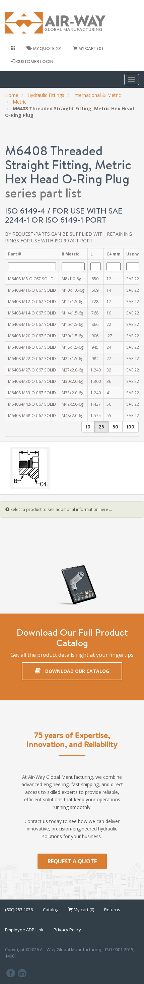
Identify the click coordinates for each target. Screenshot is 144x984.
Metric (19, 102)
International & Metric (97, 95)
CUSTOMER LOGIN (34, 61)
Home (11, 95)
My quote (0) (46, 48)
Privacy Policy (67, 930)
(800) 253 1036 (19, 910)
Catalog (50, 910)
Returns (112, 910)
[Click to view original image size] (72, 468)
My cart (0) (90, 48)
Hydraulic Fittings (45, 95)
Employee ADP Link (24, 930)
